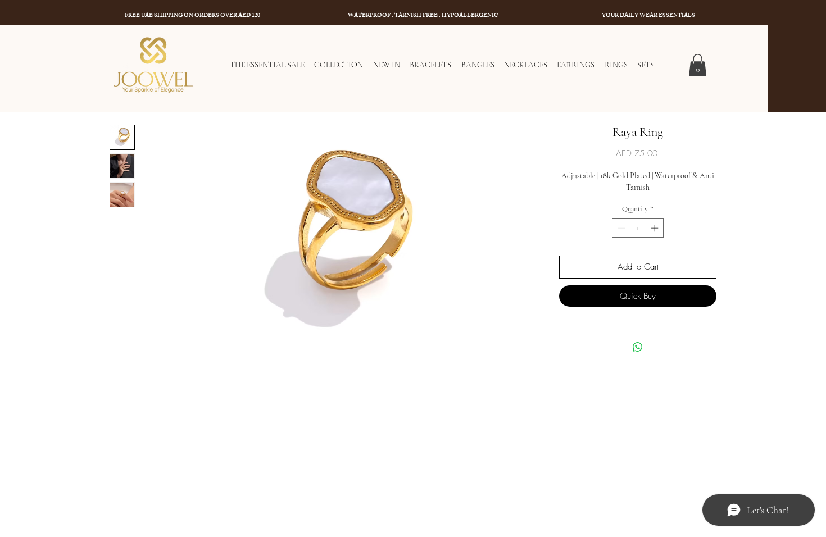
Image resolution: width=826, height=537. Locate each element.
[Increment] (655, 228)
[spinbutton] (638, 228)
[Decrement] (620, 228)
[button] (697, 65)
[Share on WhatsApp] (638, 347)
